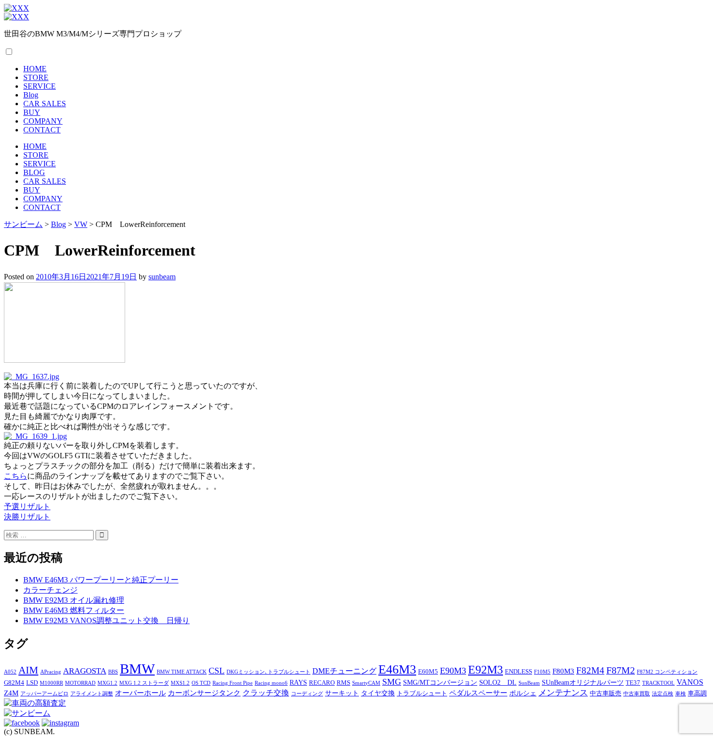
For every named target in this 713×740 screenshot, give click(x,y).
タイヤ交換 (378, 693)
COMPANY (43, 121)
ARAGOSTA (84, 671)
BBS (113, 672)
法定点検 (662, 693)
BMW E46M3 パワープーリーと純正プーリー (100, 580)
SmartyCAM (366, 683)
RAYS (298, 682)
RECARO (322, 682)
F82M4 (590, 670)
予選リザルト (27, 506)
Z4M (11, 693)
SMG (391, 682)
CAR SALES (44, 103)
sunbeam (162, 277)
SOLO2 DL (498, 682)
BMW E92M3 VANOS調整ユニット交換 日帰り (106, 620)
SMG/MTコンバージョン (440, 682)
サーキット (342, 693)
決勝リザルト (27, 517)
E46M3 (397, 669)
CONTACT (42, 130)
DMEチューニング (344, 671)
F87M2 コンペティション (667, 672)
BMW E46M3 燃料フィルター (73, 610)
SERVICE (39, 86)
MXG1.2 (107, 683)
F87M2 (620, 670)
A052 (10, 672)
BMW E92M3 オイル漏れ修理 (73, 600)
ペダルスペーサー (478, 693)
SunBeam (529, 683)
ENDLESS (518, 671)
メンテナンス (563, 692)
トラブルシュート (422, 693)
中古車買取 (636, 693)
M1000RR (51, 683)
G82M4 (14, 682)
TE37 (633, 682)
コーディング (307, 693)
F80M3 (563, 671)
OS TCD (201, 683)
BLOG (34, 172)
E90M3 (453, 671)
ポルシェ (522, 693)
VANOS (690, 682)
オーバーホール (140, 693)
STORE (36, 77)
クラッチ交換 (266, 693)
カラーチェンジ (50, 590)
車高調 (697, 693)
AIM (28, 670)
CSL (217, 671)
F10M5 (542, 672)
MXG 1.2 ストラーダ (144, 683)
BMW (137, 668)
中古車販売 (605, 693)
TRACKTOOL (658, 683)
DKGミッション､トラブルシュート (268, 672)
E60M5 (428, 671)
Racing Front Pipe (232, 683)
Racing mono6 (271, 683)
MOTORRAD (80, 683)
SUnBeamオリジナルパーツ (583, 682)
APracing (50, 672)
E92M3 (485, 669)
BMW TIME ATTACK (182, 672)
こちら (15, 476)
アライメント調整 (91, 693)
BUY (31, 112)
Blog (30, 95)
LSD (32, 682)
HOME (35, 68)
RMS (343, 682)
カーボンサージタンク (204, 693)
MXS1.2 (180, 683)
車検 (680, 693)
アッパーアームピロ (44, 693)
